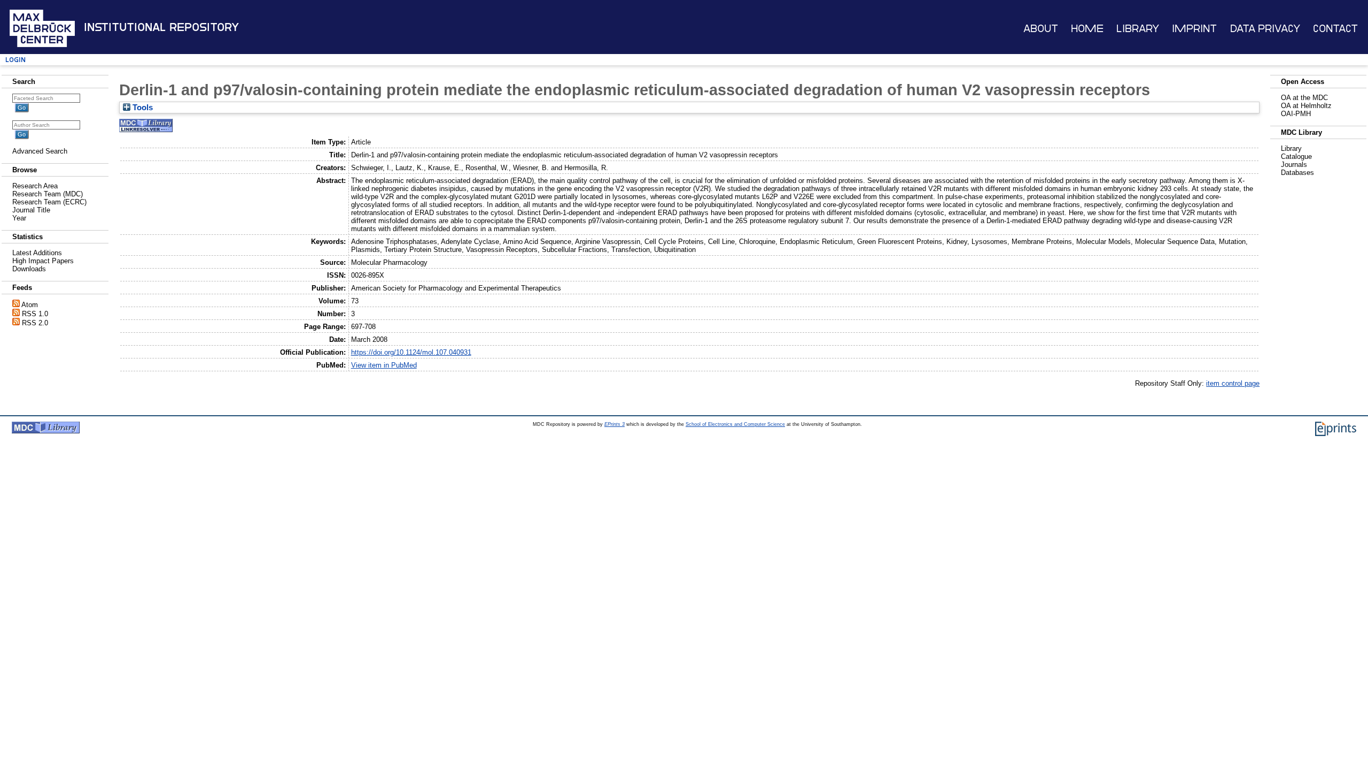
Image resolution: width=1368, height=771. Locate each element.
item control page (1233, 383)
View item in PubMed (384, 365)
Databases (1297, 173)
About (1040, 29)
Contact (1335, 29)
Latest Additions (37, 253)
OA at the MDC (1304, 98)
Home (1087, 29)
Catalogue (1296, 156)
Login (15, 59)
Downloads (29, 269)
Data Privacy (1265, 29)
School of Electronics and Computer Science (735, 424)
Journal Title (31, 210)
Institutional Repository (161, 27)
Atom (29, 305)
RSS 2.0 (35, 323)
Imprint (1194, 29)
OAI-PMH (1296, 114)
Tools (141, 107)
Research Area (35, 186)
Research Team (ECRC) (49, 202)
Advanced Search (39, 151)
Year (19, 218)
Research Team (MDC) (47, 194)
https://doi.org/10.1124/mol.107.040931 (411, 352)
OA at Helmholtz (1306, 106)
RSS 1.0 (35, 314)
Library (1137, 29)
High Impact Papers (43, 261)
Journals (1294, 165)
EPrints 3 (614, 424)
